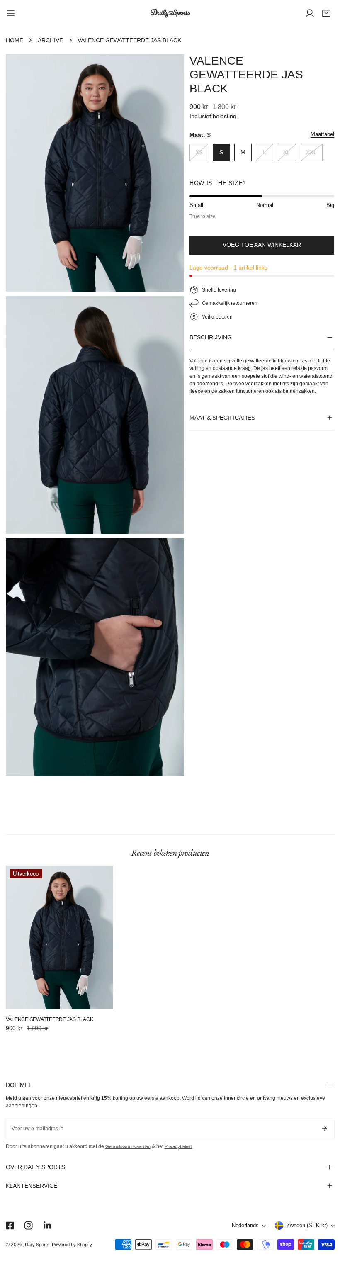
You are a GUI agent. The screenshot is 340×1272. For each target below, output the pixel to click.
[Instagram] (28, 1226)
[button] (326, 13)
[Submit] (324, 1128)
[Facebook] (9, 1226)
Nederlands (245, 1225)
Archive (50, 40)
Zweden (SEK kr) (307, 1225)
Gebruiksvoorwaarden (128, 1146)
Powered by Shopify (72, 1244)
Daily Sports (37, 1244)
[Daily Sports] (170, 13)
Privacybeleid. (179, 1146)
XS (199, 152)
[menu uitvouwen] (11, 13)
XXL (311, 152)
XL (286, 152)
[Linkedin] (47, 1226)
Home (14, 40)
